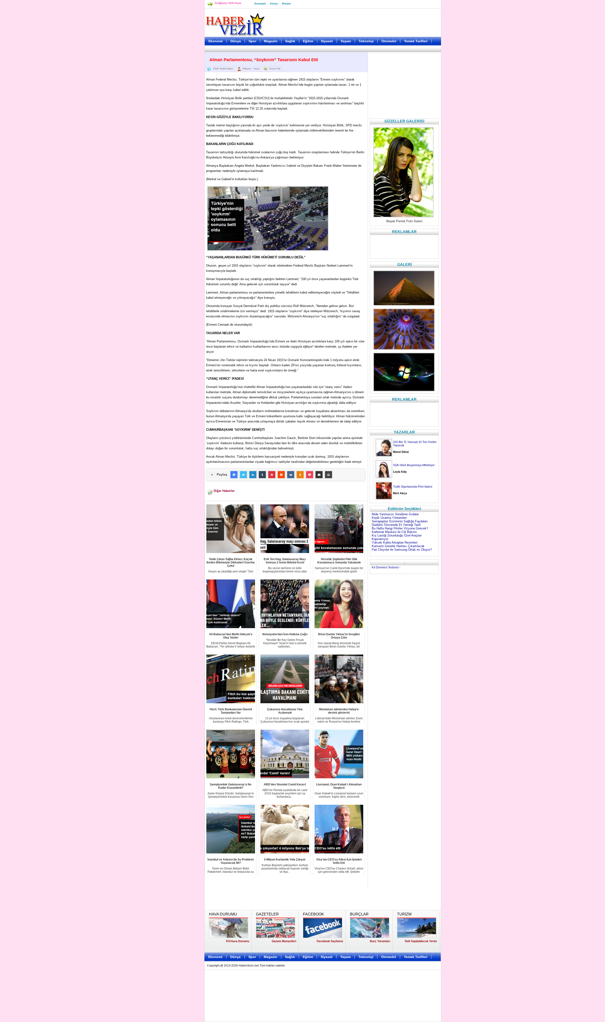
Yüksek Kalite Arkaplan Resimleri (394, 542)
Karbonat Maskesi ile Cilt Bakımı (394, 532)
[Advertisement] (181, 118)
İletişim (286, 3)
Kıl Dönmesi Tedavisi (385, 567)
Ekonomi (215, 41)
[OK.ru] (300, 474)
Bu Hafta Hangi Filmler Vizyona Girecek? (400, 528)
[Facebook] (234, 474)
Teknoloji (366, 41)
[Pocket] (309, 474)
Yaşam (346, 41)
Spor (252, 41)
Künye (274, 3)
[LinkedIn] (253, 474)
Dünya (235, 41)
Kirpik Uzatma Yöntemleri (389, 518)
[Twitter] (243, 474)
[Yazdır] (328, 474)
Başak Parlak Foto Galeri (404, 221)
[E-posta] (319, 474)
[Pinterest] (272, 474)
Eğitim (308, 41)
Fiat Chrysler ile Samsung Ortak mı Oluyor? (402, 549)
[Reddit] (281, 474)
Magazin (270, 41)
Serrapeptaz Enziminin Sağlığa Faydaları (400, 521)
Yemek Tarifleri (416, 41)
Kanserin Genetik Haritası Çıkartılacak (398, 546)
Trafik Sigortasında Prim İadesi (412, 486)
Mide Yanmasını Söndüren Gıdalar (395, 514)
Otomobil (388, 41)
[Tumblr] (262, 474)
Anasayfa (260, 3)
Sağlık (290, 41)
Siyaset (327, 41)
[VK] (290, 474)
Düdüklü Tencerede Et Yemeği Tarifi (396, 525)
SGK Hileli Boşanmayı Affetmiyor (414, 465)
